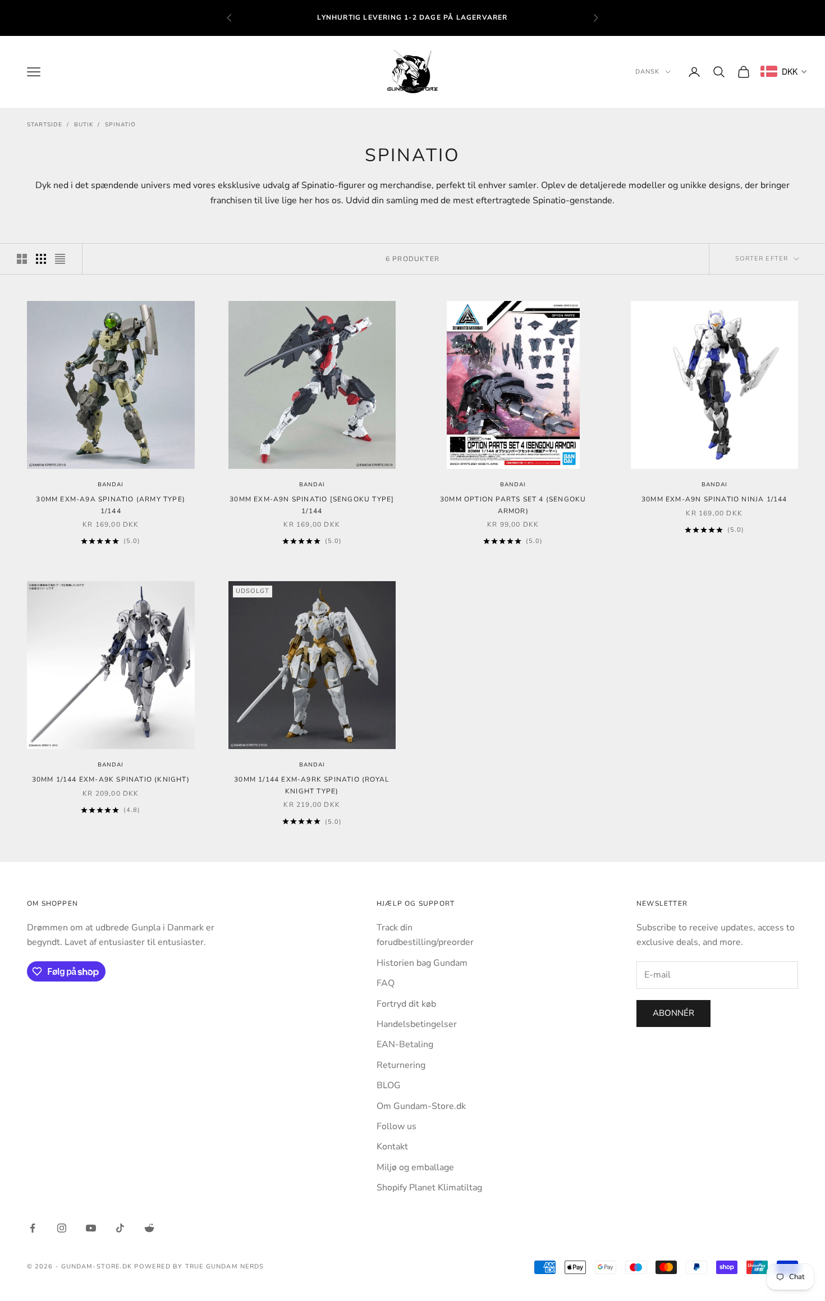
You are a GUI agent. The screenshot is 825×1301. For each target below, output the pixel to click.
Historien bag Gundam (422, 963)
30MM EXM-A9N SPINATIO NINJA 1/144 (714, 499)
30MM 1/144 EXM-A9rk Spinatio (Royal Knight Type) (311, 785)
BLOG (389, 1085)
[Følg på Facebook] (32, 1228)
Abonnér (673, 1013)
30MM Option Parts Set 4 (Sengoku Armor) (513, 505)
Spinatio (120, 125)
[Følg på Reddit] (149, 1228)
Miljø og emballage (415, 1167)
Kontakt (392, 1146)
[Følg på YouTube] (91, 1228)
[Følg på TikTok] (120, 1228)
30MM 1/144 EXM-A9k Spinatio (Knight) (111, 779)
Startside (44, 125)
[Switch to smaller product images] (41, 259)
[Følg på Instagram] (61, 1228)
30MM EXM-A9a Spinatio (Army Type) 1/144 (110, 505)
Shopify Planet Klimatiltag (429, 1187)
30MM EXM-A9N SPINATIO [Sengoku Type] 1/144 (312, 505)
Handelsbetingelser (417, 1024)
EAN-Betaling (405, 1044)
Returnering (401, 1065)
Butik (83, 125)
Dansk (647, 71)
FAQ (386, 983)
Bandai (110, 485)
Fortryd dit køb (406, 1004)
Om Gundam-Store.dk (421, 1106)
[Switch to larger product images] (22, 259)
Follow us (396, 1126)
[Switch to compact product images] (60, 259)
